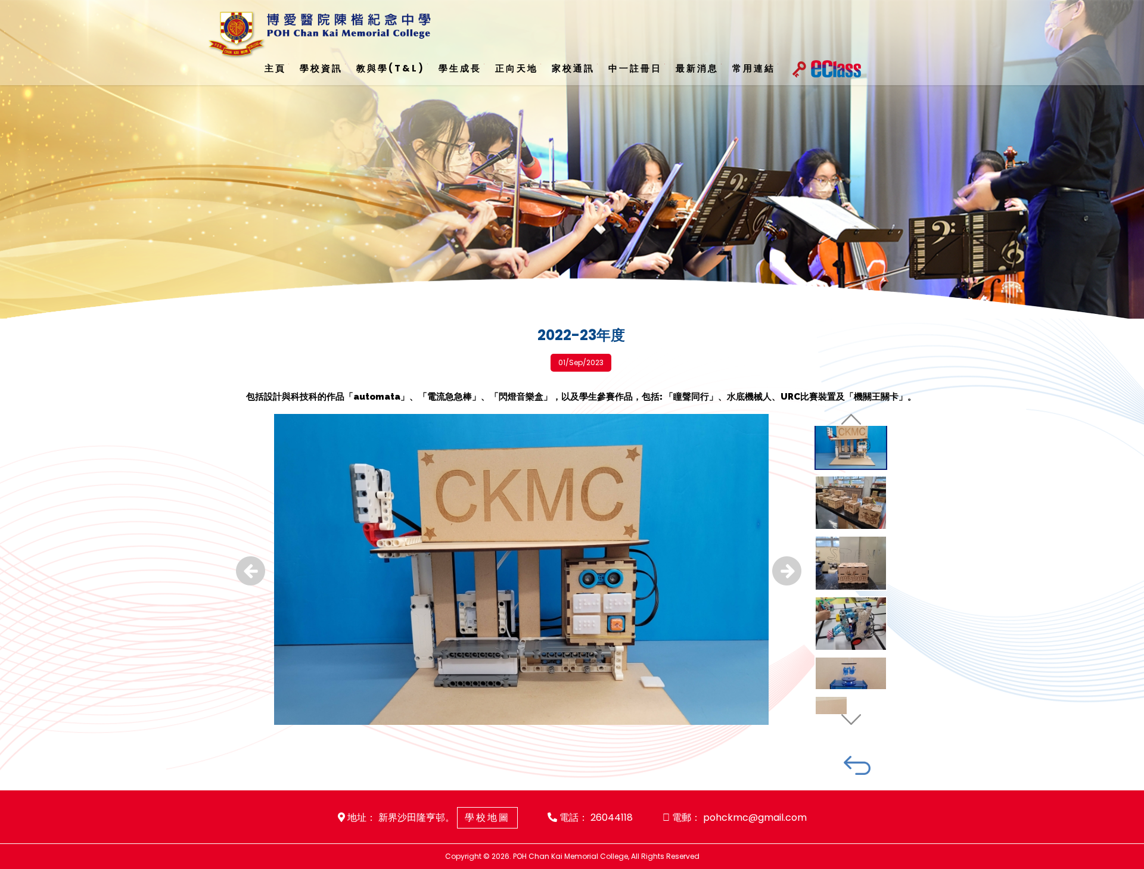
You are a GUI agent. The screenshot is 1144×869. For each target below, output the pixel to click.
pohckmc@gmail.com (755, 817)
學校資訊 (319, 68)
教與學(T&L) (385, 68)
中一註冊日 (619, 68)
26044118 (611, 817)
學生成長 (451, 68)
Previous (250, 571)
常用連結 (733, 68)
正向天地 (506, 68)
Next (786, 571)
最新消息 (678, 68)
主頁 (275, 68)
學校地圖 (487, 817)
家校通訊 (560, 68)
